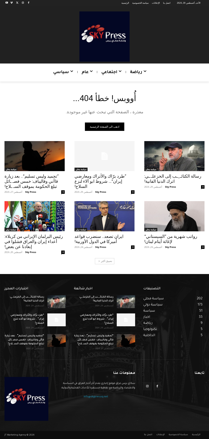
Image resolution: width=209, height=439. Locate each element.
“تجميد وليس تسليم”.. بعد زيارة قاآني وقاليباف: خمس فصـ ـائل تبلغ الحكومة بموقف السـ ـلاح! (31, 181)
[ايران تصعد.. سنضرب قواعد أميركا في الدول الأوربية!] (104, 216)
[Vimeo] (11, 3)
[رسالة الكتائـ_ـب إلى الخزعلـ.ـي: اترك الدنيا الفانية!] (174, 156)
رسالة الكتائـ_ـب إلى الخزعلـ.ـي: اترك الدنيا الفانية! (172, 179)
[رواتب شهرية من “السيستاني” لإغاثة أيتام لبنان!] (174, 216)
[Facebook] (28, 3)
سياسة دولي (81, 229)
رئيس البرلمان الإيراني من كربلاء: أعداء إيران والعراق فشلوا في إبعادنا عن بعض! (33, 241)
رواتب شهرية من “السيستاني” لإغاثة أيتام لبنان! (170, 239)
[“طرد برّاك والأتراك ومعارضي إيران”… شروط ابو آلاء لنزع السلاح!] (104, 156)
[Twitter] (17, 3)
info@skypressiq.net (96, 397)
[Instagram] (22, 3)
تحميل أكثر (106, 261)
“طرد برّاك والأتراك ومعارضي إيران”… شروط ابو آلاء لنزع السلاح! (100, 181)
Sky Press (170, 186)
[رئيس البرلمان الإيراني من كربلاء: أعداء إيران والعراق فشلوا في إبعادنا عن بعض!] (34, 216)
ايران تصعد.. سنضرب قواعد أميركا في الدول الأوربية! (98, 239)
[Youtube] (6, 3)
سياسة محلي (151, 169)
